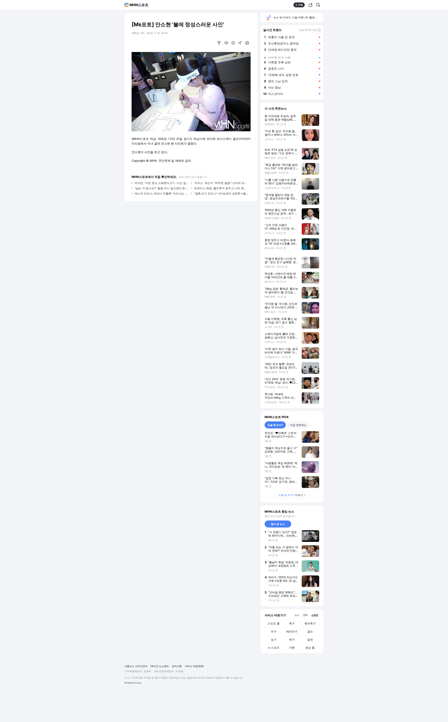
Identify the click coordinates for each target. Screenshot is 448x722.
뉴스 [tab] (297, 614)
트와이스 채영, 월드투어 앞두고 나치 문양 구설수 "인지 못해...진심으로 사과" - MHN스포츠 (221, 188)
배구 (292, 639)
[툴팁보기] (319, 30)
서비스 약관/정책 (194, 666)
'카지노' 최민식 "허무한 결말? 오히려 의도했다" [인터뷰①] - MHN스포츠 (221, 183)
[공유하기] (310, 5)
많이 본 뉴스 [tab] (278, 524)
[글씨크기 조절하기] (240, 43)
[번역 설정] (233, 43)
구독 (300, 4)
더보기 (290, 495)
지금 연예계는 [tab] (298, 425)
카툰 (292, 647)
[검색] (319, 5)
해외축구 (310, 623)
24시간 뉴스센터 (159, 666)
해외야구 (292, 631)
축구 (292, 623)
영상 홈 (310, 647)
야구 (273, 631)
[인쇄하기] (247, 43)
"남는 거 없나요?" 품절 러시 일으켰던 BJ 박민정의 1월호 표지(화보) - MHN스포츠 (162, 188)
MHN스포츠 (139, 5)
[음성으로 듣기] (226, 43)
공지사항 (177, 666)
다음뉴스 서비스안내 (135, 666)
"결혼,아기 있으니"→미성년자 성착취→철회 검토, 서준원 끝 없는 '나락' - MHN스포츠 (221, 193)
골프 (310, 631)
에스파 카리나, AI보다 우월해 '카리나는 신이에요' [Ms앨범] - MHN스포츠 (162, 193)
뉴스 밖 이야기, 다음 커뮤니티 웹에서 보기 (298, 17)
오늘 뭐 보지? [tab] (275, 425)
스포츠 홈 (274, 623)
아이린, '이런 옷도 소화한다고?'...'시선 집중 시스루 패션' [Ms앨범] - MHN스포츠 (162, 183)
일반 (310, 639)
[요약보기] (219, 43)
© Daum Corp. (133, 682)
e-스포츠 (273, 647)
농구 (273, 639)
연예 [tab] (305, 614)
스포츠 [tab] (314, 614)
